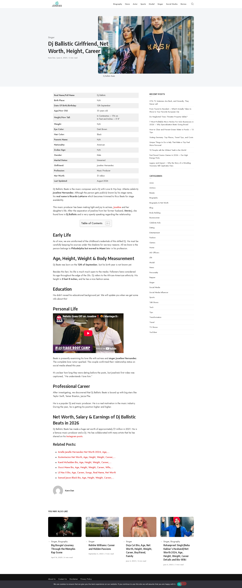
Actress (152, 187)
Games (152, 242)
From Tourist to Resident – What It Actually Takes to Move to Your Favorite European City (170, 110)
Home (151, 247)
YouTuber (153, 332)
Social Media (154, 287)
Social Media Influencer (158, 292)
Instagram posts (74, 436)
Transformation (155, 317)
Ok (179, 584)
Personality (153, 272)
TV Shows (153, 327)
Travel (151, 322)
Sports (152, 297)
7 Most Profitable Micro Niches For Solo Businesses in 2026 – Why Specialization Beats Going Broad (171, 123)
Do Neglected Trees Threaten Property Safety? (168, 116)
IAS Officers (154, 252)
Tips (151, 312)
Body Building (154, 212)
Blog (151, 207)
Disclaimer (74, 579)
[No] (183, 583)
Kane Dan (52, 58)
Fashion (152, 237)
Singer (51, 37)
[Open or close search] (192, 4)
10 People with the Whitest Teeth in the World (167, 150)
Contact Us (62, 579)
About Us (52, 579)
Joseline (117, 207)
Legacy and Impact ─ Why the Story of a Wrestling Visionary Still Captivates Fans (170, 164)
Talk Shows (153, 302)
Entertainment (154, 232)
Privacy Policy (86, 579)
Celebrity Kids (155, 222)
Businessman (154, 217)
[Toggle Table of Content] (106, 223)
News (151, 267)
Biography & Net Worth (158, 202)
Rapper (152, 277)
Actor (151, 183)
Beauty (152, 192)
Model (152, 262)
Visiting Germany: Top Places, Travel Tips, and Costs (171, 137)
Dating (152, 227)
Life (150, 257)
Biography (153, 197)
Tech (151, 307)
